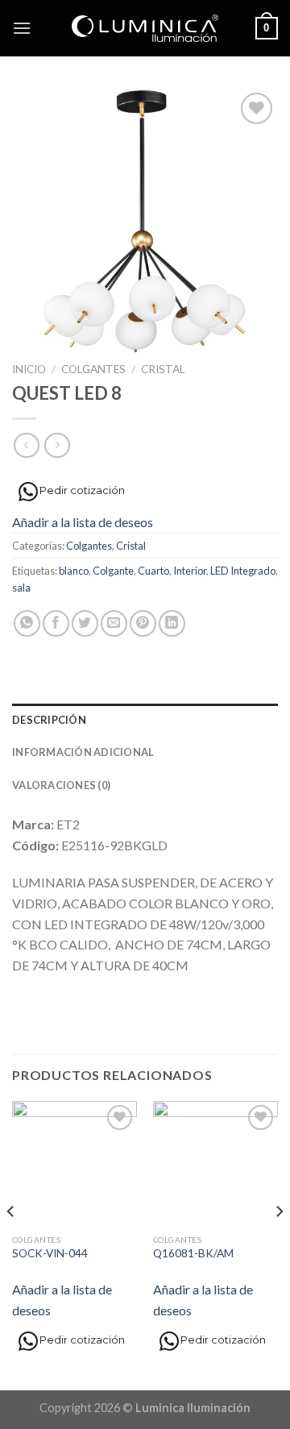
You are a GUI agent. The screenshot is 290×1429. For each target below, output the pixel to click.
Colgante (113, 570)
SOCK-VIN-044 (50, 1253)
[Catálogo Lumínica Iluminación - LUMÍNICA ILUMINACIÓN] (145, 28)
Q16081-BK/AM (193, 1253)
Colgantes (93, 369)
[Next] (279, 1244)
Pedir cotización (82, 490)
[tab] (145, 720)
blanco (74, 570)
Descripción (49, 719)
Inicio (29, 369)
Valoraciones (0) (61, 785)
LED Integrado (243, 570)
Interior (189, 570)
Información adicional (83, 752)
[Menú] (21, 28)
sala (21, 587)
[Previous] (11, 1244)
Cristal (163, 369)
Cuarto (153, 570)
